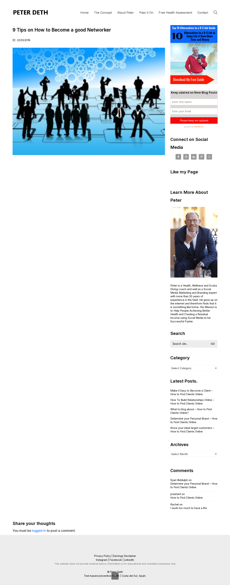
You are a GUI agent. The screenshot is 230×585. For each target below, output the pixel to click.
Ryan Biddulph (179, 480)
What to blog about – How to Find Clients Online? (191, 411)
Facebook (116, 559)
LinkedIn (129, 559)
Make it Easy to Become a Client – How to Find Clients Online (191, 392)
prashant (175, 494)
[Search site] (215, 12)
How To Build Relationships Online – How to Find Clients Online (192, 401)
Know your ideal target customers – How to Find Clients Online (192, 429)
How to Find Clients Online (186, 497)
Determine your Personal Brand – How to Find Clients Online (193, 420)
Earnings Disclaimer (124, 555)
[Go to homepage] (31, 12)
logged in (39, 530)
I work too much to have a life (188, 508)
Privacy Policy (102, 555)
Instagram (101, 559)
